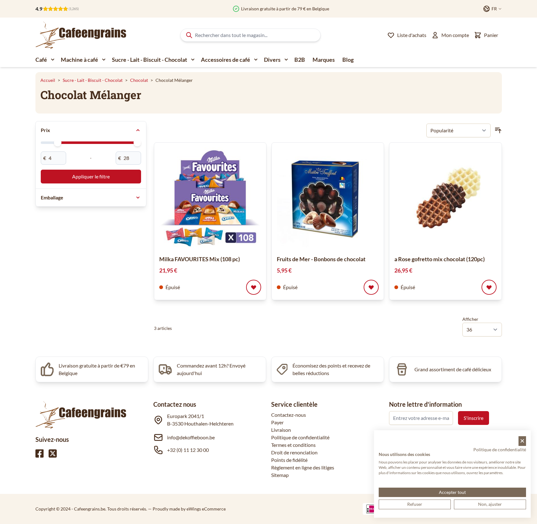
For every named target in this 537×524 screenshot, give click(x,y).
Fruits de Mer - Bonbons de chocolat (321, 259)
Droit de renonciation (294, 452)
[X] (53, 453)
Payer (277, 422)
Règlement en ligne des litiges (302, 467)
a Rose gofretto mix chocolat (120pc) (439, 259)
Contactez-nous (288, 415)
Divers (272, 59)
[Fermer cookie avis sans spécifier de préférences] (522, 441)
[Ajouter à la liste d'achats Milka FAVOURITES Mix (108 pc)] (253, 287)
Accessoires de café (225, 59)
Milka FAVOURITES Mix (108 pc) (199, 259)
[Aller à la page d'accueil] (80, 35)
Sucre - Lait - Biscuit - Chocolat (149, 59)
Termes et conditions (293, 445)
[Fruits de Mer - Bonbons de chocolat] (328, 199)
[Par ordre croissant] (498, 130)
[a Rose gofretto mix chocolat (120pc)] (445, 199)
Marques (324, 59)
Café (41, 59)
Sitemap (280, 475)
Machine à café (79, 59)
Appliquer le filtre (91, 176)
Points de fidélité (289, 460)
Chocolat (139, 80)
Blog (348, 59)
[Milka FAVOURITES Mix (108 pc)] (210, 199)
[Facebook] (39, 453)
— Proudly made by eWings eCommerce (187, 508)
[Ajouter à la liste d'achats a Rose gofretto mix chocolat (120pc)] (489, 287)
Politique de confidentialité (300, 437)
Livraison (281, 430)
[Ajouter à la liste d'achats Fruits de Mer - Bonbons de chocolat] (371, 287)
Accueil (47, 80)
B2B (299, 59)
